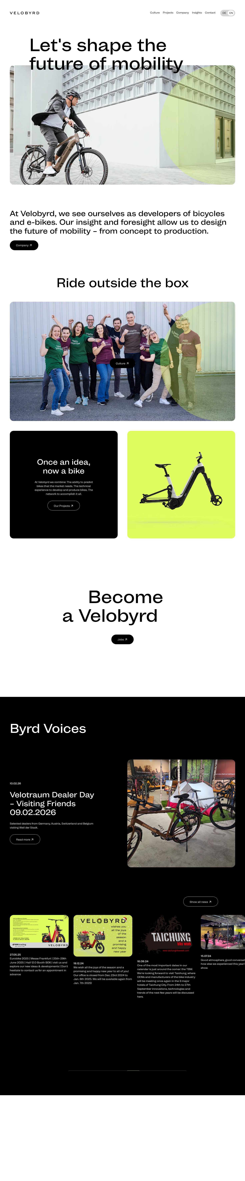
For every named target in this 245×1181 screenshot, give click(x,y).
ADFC (170, 992)
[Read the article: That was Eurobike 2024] (102, 932)
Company (182, 12)
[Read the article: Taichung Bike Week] (39, 935)
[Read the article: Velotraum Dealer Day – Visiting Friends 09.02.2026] (181, 813)
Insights (197, 12)
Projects (168, 12)
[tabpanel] (39, 959)
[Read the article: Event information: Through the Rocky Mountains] (166, 934)
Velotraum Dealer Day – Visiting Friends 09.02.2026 (52, 803)
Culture (155, 12)
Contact (210, 12)
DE (224, 12)
